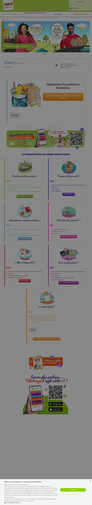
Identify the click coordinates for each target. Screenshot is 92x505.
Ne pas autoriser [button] (73, 494)
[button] (31, 503)
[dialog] (46, 492)
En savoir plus (38, 500)
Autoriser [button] (73, 490)
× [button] (90, 481)
